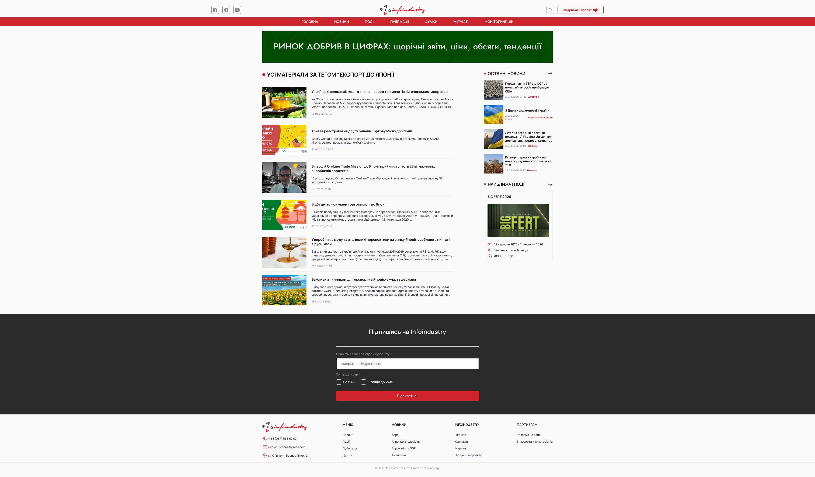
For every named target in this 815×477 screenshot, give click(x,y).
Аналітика (399, 455)
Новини (341, 21)
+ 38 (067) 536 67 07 (282, 438)
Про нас (460, 435)
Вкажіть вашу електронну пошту (363, 354)
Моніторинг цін (499, 21)
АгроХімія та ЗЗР (404, 448)
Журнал (460, 21)
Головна (310, 21)
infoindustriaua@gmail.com (286, 447)
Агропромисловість (406, 441)
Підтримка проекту (468, 455)
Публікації (399, 21)
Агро (395, 435)
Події (369, 21)
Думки (431, 21)
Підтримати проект (577, 10)
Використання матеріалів (535, 441)
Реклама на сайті (529, 435)
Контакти (461, 441)
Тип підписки (347, 374)
